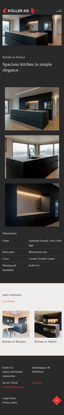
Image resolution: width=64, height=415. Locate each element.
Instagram (37, 382)
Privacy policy (9, 402)
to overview (8, 301)
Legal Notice (9, 398)
